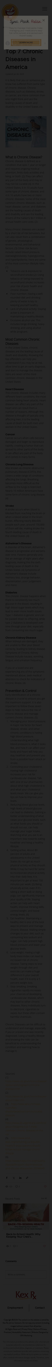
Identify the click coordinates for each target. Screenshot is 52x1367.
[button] (44, 20)
